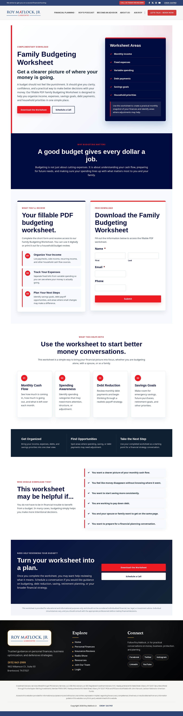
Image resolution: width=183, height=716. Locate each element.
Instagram (162, 657)
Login (78, 669)
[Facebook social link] (149, 3)
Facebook (134, 657)
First (97, 260)
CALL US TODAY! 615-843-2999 (132, 3)
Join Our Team (82, 664)
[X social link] (152, 3)
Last (130, 260)
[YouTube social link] (159, 3)
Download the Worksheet (34, 109)
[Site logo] (24, 12)
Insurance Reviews (85, 651)
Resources (81, 660)
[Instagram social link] (156, 3)
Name (100, 248)
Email (100, 267)
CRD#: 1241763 (170, 3)
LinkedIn (134, 664)
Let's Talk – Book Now (162, 13)
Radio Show (81, 655)
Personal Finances (85, 646)
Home (78, 642)
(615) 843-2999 (17, 662)
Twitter (148, 657)
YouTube (147, 664)
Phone (99, 281)
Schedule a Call (63, 109)
